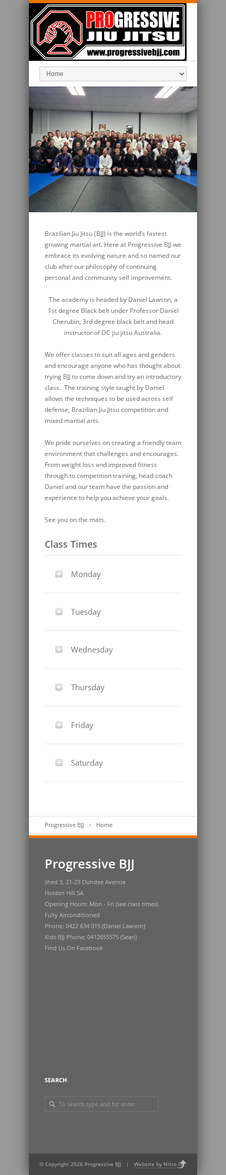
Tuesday (86, 611)
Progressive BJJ (64, 825)
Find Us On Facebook (74, 948)
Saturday (87, 762)
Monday (86, 574)
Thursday (88, 687)
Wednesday (92, 649)
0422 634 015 (83, 926)
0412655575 (103, 937)
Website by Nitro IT (158, 1164)
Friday (82, 725)
